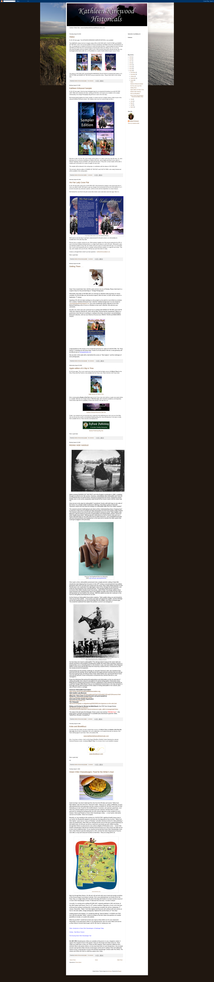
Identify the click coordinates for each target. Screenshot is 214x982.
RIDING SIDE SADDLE (79, 445)
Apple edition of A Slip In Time (81, 368)
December (133, 72)
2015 (130, 64)
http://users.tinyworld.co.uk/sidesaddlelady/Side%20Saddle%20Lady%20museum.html (95, 694)
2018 (130, 59)
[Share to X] (99, 81)
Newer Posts (73, 960)
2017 (130, 61)
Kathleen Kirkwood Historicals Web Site (96, 412)
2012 (130, 70)
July (132, 99)
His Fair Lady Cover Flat (79, 182)
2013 (130, 68)
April (132, 105)
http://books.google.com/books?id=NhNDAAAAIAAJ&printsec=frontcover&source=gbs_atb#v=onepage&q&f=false (93, 708)
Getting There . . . (76, 266)
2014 (130, 66)
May (132, 103)
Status (72, 37)
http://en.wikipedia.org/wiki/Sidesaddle (80, 697)
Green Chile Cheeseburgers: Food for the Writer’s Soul (91, 772)
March (132, 107)
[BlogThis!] (98, 81)
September (133, 78)
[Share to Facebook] (101, 81)
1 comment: (90, 175)
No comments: (91, 80)
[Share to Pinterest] (102, 81)
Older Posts (119, 960)
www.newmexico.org (96, 891)
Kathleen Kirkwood (134, 121)
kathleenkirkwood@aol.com (103, 251)
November (133, 74)
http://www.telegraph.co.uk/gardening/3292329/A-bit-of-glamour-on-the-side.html (93, 703)
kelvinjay (110, 971)
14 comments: (91, 955)
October (132, 76)
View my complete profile (133, 123)
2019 (130, 57)
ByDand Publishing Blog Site (96, 430)
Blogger (119, 971)
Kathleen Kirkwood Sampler (80, 88)
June (132, 101)
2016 (130, 63)
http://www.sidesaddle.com (77, 700)
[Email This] (96, 81)
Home (96, 960)
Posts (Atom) (78, 962)
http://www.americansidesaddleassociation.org (84, 691)
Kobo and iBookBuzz (77, 726)
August (132, 80)
